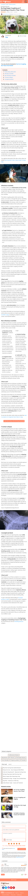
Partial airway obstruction (10, 72)
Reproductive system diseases (8, 757)
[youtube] (11, 888)
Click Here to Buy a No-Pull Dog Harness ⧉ (14, 421)
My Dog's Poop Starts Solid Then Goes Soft (12, 774)
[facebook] (3, 888)
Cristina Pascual (6, 14)
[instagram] (8, 888)
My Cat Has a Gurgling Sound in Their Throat (19, 790)
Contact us (22, 892)
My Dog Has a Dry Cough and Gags (20, 806)
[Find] (26, 2)
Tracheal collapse (9, 77)
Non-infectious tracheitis (10, 76)
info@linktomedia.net (19, 857)
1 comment (15, 12)
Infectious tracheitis (9, 74)
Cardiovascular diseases (14, 755)
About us (17, 892)
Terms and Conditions (5, 894)
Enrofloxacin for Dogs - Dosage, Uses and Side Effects (14, 778)
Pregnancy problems (15, 760)
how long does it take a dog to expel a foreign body (13, 161)
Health (7, 4)
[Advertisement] (14, 687)
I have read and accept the (8, 849)
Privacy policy (13, 894)
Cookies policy (19, 894)
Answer (3, 874)
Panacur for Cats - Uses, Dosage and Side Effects (13, 770)
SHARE (23, 2)
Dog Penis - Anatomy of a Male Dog (10, 781)
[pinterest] (14, 888)
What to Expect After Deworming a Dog (11, 776)
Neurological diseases (21, 757)
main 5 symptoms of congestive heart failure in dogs (14, 416)
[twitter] (6, 888)
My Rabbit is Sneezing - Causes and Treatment (19, 814)
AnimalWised (3, 4)
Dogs (6, 37)
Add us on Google (22, 36)
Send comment (21, 849)
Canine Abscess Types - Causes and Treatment (13, 783)
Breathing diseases (12, 4)
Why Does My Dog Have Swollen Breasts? (12, 768)
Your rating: (5, 845)
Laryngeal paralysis (9, 79)
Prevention (23, 760)
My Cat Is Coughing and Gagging (19, 798)
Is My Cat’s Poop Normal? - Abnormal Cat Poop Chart (14, 772)
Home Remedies (5, 760)
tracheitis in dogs (5, 315)
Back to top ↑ (14, 880)
